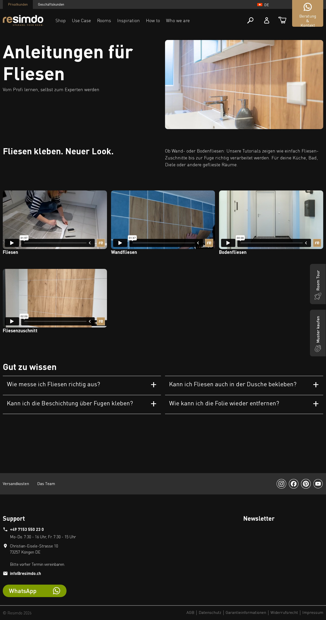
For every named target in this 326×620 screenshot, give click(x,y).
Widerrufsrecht (284, 612)
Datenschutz (210, 612)
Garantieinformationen (246, 612)
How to (153, 20)
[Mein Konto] (266, 20)
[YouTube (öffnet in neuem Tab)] (318, 484)
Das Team (46, 483)
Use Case (81, 20)
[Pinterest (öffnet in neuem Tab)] (306, 484)
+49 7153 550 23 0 (27, 529)
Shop (61, 20)
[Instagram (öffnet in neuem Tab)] (281, 484)
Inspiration (128, 20)
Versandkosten (16, 483)
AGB (190, 612)
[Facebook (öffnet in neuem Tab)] (294, 484)
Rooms (104, 20)
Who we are (178, 20)
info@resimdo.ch (25, 573)
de (266, 5)
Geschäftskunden (51, 4)
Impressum (312, 612)
